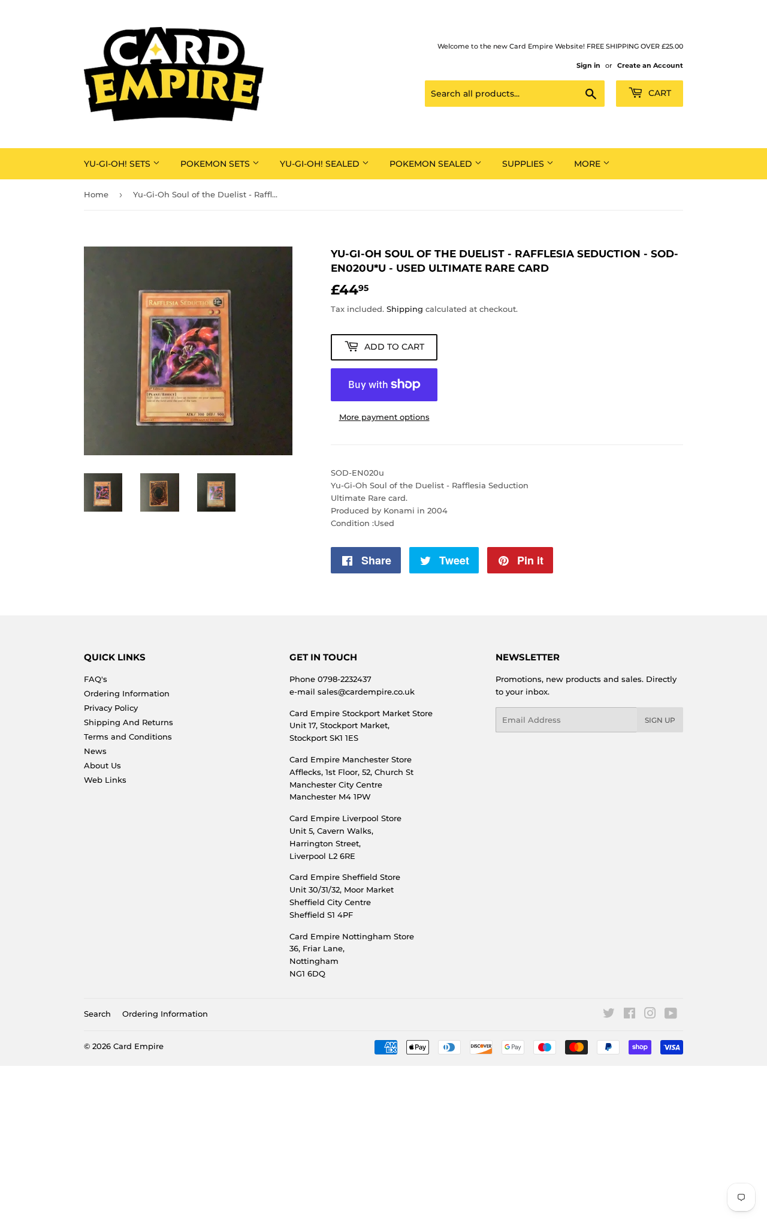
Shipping (404, 309)
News (95, 751)
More (588, 163)
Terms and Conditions (128, 736)
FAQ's (95, 679)
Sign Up (660, 720)
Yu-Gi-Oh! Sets (118, 163)
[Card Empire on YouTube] (671, 1015)
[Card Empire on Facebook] (629, 1015)
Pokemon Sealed (432, 163)
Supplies (524, 163)
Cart (658, 93)
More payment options (384, 417)
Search (97, 1013)
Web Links (105, 780)
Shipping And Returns (128, 722)
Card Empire (138, 1046)
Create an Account (650, 65)
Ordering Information (127, 693)
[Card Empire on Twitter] (609, 1015)
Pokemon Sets (216, 163)
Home (96, 194)
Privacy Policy (111, 708)
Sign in (588, 65)
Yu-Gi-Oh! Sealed (321, 163)
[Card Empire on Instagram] (650, 1015)
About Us (102, 765)
